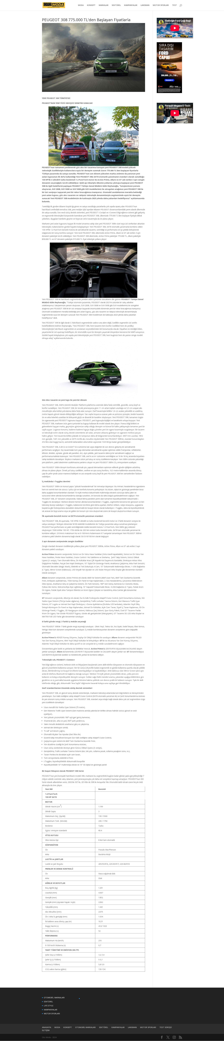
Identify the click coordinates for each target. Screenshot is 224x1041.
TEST (174, 5)
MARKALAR (103, 5)
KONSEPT (91, 5)
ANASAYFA (46, 1027)
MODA (81, 5)
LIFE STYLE (48, 1005)
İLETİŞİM (46, 1030)
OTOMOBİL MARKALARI (54, 997)
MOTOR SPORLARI (161, 5)
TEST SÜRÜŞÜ (165, 1027)
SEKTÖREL (116, 5)
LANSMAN (145, 5)
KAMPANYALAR (130, 5)
